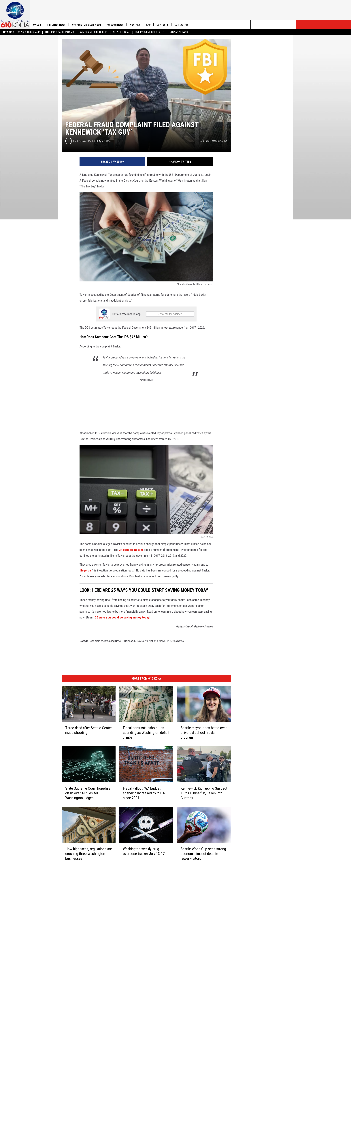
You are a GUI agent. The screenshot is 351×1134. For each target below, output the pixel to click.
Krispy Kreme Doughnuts (149, 32)
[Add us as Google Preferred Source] (264, 24)
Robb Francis (79, 141)
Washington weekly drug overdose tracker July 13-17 (144, 851)
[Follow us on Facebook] (273, 24)
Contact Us (181, 24)
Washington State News (86, 24)
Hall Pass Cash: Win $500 (59, 32)
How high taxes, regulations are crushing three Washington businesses (88, 854)
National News (157, 641)
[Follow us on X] (291, 24)
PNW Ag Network (179, 32)
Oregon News (115, 24)
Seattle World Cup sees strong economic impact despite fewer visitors (203, 854)
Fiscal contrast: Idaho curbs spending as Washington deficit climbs (146, 733)
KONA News (141, 641)
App (148, 24)
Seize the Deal (121, 32)
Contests (162, 24)
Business (128, 641)
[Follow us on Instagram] (282, 24)
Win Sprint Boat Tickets (93, 32)
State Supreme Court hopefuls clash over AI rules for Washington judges (87, 793)
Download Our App (29, 32)
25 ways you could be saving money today (122, 617)
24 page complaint (131, 550)
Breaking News (113, 641)
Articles (99, 641)
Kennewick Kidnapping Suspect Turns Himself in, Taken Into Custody (204, 793)
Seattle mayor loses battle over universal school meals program (204, 733)
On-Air (37, 24)
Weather (135, 24)
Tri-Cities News (56, 24)
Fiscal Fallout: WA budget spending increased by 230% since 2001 (144, 793)
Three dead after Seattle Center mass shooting (88, 730)
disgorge (85, 570)
